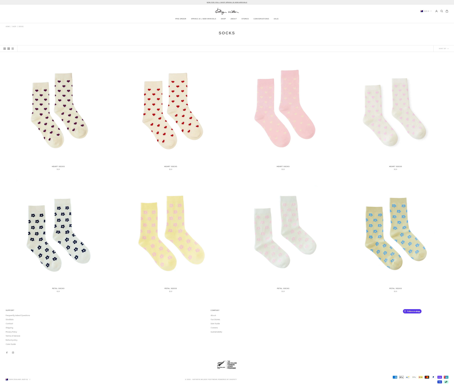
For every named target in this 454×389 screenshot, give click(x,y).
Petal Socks (58, 288)
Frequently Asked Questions (18, 315)
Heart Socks (58, 166)
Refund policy (11, 340)
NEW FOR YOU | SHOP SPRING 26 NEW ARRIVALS (227, 2)
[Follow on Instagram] (13, 352)
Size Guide (215, 323)
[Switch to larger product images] (5, 48)
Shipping (9, 327)
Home (8, 26)
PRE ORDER (180, 19)
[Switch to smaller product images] (9, 48)
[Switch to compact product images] (13, 48)
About (213, 315)
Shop (14, 26)
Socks (21, 26)
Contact (9, 323)
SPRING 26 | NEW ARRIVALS (203, 19)
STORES (245, 19)
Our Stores (215, 319)
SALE (276, 19)
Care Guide (11, 344)
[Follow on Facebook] (7, 352)
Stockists (9, 319)
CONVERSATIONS (261, 19)
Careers (214, 327)
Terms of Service (13, 336)
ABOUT (234, 19)
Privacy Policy (11, 332)
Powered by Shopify (227, 379)
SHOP (223, 19)
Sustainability (216, 332)
